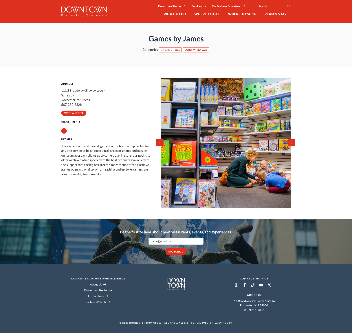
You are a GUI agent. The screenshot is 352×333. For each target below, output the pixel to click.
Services (197, 6)
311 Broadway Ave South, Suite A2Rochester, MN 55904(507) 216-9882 (254, 305)
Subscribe (175, 251)
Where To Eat (207, 14)
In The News (96, 296)
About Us (96, 284)
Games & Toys (170, 49)
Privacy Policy (221, 322)
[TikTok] (253, 285)
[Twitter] (269, 285)
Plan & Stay (276, 14)
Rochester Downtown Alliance (153, 322)
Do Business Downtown (226, 6)
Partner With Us (96, 302)
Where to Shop (242, 14)
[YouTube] (261, 285)
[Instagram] (236, 285)
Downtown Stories (169, 6)
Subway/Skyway (196, 49)
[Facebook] (244, 285)
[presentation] (160, 142)
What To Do (175, 14)
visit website (73, 113)
